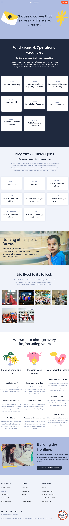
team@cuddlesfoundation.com (9, 514)
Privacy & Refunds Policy (21, 518)
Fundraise (45, 488)
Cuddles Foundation (9, 518)
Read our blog (26, 491)
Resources (25, 498)
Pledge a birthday (47, 491)
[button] (2, 2)
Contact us (25, 488)
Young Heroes (46, 501)
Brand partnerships (48, 494)
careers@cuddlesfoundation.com (17, 251)
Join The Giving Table (48, 498)
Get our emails (26, 501)
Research (24, 494)
